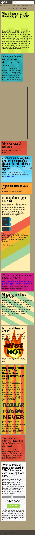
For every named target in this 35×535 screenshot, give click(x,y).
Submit (13, 506)
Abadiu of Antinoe (8, 281)
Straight (5, 224)
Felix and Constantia (22, 283)
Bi (3, 229)
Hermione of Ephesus (9, 285)
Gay (4, 219)
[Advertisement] (14, 113)
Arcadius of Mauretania (23, 281)
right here (10, 176)
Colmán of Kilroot (8, 283)
